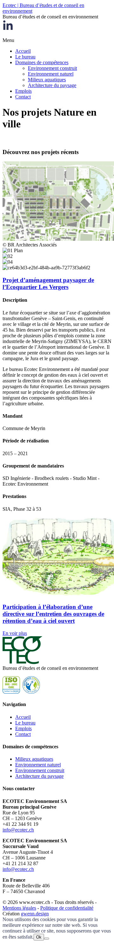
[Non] (46, 939)
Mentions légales (19, 908)
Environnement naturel (50, 74)
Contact (23, 96)
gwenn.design (35, 913)
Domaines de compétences (41, 62)
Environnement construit (52, 68)
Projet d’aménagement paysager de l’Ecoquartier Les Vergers (48, 283)
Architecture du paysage (52, 85)
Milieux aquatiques (47, 79)
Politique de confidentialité (66, 908)
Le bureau (25, 56)
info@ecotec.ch (18, 829)
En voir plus (15, 633)
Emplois (23, 91)
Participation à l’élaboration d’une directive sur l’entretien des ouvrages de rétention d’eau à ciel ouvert (53, 613)
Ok (38, 937)
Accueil (23, 51)
